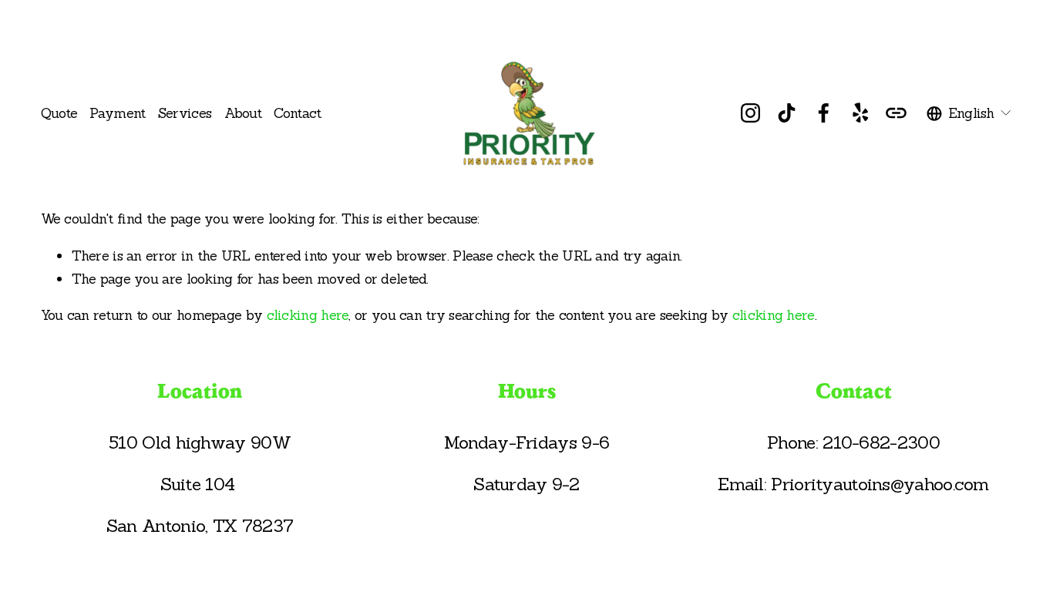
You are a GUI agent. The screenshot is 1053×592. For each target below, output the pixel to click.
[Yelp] (860, 113)
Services (184, 113)
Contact (297, 113)
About (242, 113)
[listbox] (970, 113)
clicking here (308, 315)
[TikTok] (787, 113)
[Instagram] (750, 113)
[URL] (896, 113)
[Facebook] (824, 113)
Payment (117, 113)
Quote (59, 113)
